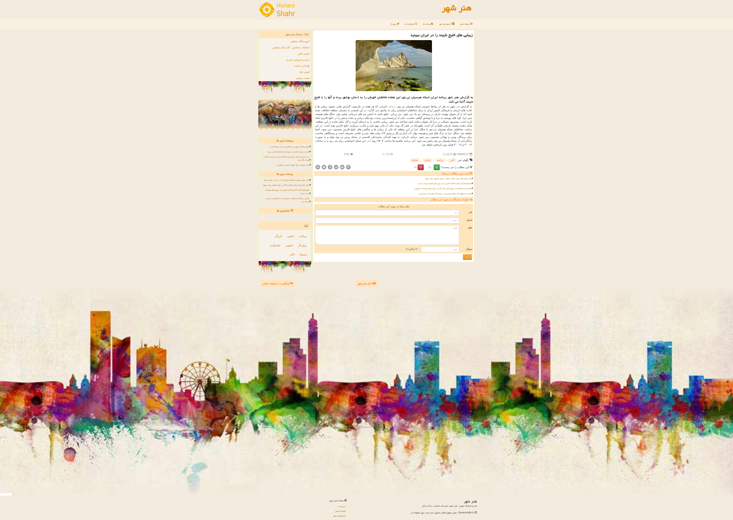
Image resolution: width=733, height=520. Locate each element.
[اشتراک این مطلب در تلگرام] (336, 166)
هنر (458, 106)
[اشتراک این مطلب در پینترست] (348, 166)
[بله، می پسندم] (437, 167)
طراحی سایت (302, 65)
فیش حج (305, 71)
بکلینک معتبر (340, 511)
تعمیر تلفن (304, 53)
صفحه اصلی (465, 24)
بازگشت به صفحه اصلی (276, 283)
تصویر (289, 245)
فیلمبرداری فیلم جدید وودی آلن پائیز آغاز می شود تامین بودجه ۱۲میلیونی (442, 188)
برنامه (391, 106)
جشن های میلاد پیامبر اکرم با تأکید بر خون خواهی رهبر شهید (448, 178)
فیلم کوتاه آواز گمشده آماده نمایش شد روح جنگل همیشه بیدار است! (444, 183)
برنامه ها (427, 24)
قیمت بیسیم (303, 78)
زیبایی (427, 160)
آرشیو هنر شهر (445, 24)
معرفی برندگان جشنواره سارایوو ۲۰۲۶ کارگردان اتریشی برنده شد (287, 200)
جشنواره (275, 245)
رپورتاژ (393, 24)
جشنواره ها (410, 24)
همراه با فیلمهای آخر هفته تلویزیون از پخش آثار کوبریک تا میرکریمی (445, 194)
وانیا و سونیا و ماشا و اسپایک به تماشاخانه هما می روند (288, 152)
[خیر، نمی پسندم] (421, 167)
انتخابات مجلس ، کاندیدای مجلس (291, 47)
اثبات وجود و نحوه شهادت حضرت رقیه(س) (293, 165)
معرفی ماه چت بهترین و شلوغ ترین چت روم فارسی (289, 147)
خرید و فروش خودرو (298, 59)
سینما (303, 254)
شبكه (415, 160)
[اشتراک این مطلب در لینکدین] (342, 166)
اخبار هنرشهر (365, 283)
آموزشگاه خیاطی (300, 41)
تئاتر (292, 254)
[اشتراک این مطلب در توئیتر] (324, 166)
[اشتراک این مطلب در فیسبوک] (330, 166)
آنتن (368, 140)
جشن (290, 236)
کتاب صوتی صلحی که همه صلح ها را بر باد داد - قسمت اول (286, 180)
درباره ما (342, 506)
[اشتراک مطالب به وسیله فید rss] (317, 166)
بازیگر (278, 236)
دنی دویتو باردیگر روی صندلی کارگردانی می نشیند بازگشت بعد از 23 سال (286, 158)
